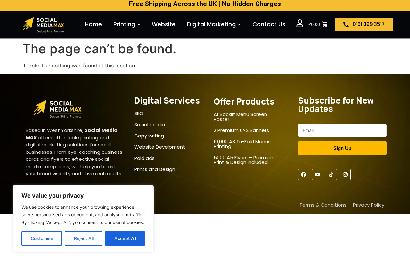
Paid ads (144, 158)
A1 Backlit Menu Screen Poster (240, 116)
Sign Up (342, 148)
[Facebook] (303, 174)
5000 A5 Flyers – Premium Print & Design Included (244, 160)
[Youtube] (317, 174)
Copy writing (149, 135)
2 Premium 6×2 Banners (241, 130)
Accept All (125, 238)
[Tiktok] (331, 174)
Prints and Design (154, 169)
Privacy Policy (368, 204)
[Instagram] (345, 174)
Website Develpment (159, 147)
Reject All (84, 238)
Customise (42, 238)
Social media (149, 124)
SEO (138, 113)
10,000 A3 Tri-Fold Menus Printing (242, 144)
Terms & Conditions (323, 204)
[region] (83, 218)
